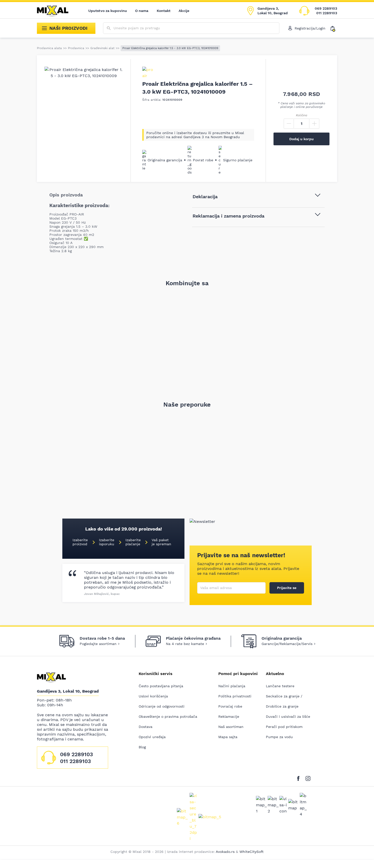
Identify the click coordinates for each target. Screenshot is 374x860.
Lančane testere (280, 686)
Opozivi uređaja (152, 737)
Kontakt (164, 11)
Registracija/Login (310, 28)
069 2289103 (326, 8)
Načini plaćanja (231, 686)
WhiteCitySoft (251, 852)
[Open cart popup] (333, 28)
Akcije (184, 11)
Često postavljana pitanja (161, 686)
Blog (142, 747)
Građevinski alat (102, 48)
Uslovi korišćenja (153, 696)
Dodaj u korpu (301, 139)
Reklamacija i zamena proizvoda (228, 216)
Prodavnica (76, 48)
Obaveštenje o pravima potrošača (168, 716)
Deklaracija (205, 196)
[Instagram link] (308, 777)
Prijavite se (286, 588)
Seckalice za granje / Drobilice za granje (284, 701)
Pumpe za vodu (279, 737)
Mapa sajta (227, 737)
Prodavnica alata (49, 48)
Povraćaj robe (230, 706)
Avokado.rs (225, 852)
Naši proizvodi (68, 28)
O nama (142, 11)
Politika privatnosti (234, 696)
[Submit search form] (109, 28)
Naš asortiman (230, 727)
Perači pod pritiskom (284, 727)
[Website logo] (56, 10)
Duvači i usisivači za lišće (288, 716)
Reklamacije (228, 716)
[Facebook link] (299, 777)
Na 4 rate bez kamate (185, 644)
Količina (301, 115)
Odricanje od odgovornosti (161, 706)
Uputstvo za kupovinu (107, 11)
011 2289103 (326, 13)
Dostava (145, 727)
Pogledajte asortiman (98, 644)
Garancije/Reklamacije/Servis (287, 644)
